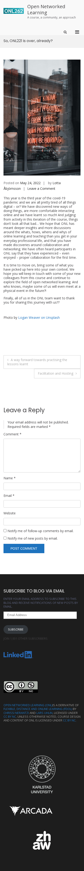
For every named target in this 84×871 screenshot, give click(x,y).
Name (10, 478)
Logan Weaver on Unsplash (39, 317)
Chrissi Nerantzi (16, 713)
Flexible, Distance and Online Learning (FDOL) (38, 709)
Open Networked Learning (46, 9)
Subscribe (16, 629)
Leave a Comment (41, 188)
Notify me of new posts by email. (32, 538)
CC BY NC (10, 717)
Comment (12, 434)
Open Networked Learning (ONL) (28, 705)
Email (9, 496)
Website (10, 513)
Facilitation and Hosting (55, 373)
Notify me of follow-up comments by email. (40, 531)
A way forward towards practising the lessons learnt (37, 362)
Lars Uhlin (44, 713)
